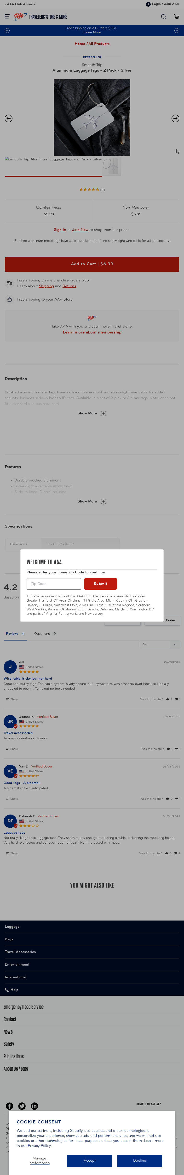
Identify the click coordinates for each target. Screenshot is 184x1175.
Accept (90, 1161)
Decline (139, 1161)
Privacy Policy (39, 1146)
